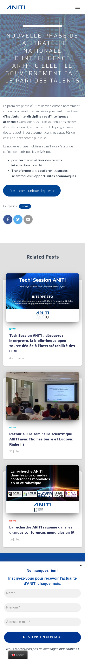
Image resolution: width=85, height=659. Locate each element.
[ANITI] (17, 7)
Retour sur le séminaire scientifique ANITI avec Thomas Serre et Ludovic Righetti (41, 439)
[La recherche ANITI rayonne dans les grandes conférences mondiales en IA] (42, 489)
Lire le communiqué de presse (31, 190)
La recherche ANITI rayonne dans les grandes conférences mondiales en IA (41, 529)
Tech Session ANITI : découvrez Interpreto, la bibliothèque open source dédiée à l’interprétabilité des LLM (42, 343)
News (25, 206)
